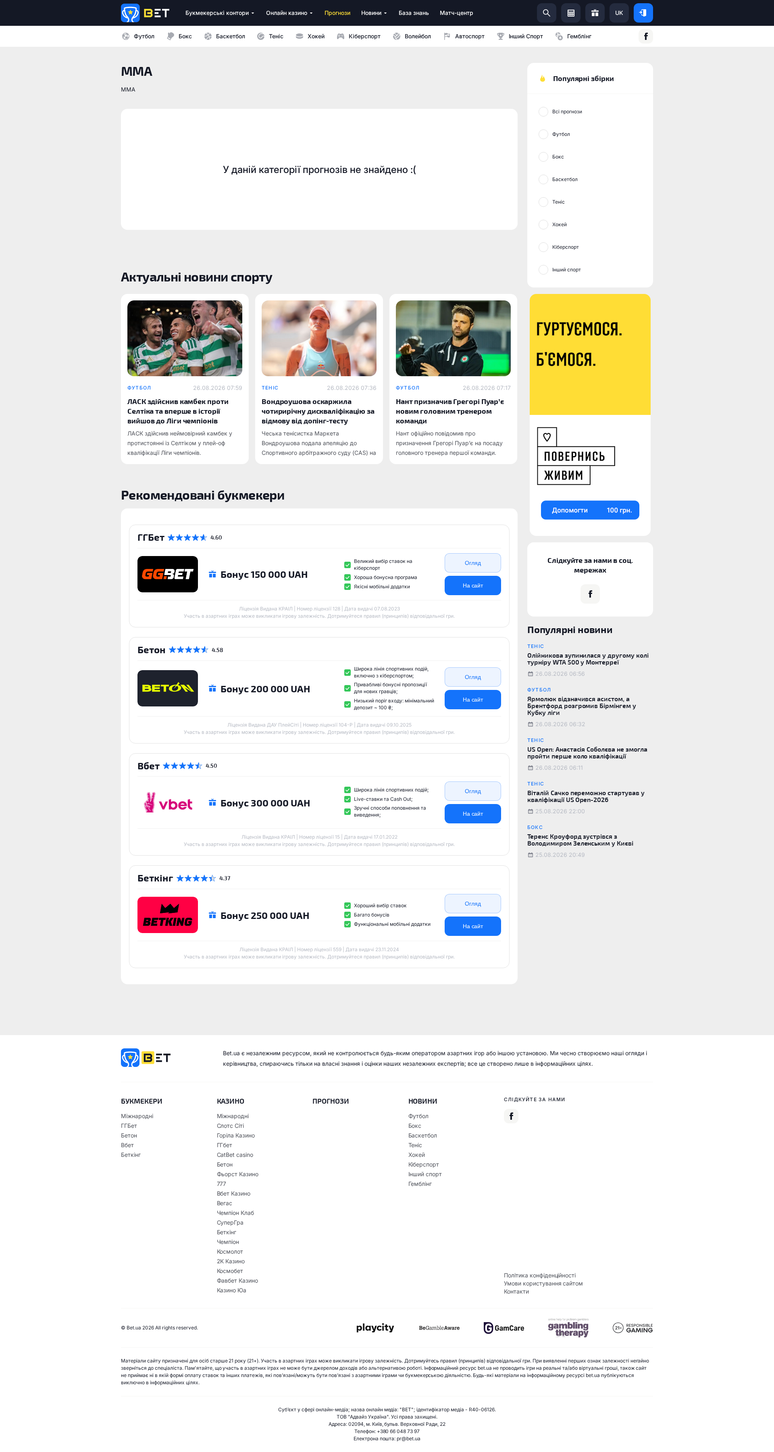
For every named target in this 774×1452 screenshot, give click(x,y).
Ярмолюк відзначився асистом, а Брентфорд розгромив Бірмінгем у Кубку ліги (581, 705)
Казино (231, 1100)
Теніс (276, 36)
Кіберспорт (365, 36)
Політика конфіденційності (540, 1275)
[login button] (643, 13)
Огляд (473, 563)
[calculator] (570, 13)
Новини (423, 1100)
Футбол (144, 36)
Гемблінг (579, 36)
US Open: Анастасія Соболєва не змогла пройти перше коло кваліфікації (587, 752)
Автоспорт (470, 36)
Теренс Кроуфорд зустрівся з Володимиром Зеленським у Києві (580, 839)
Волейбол (418, 36)
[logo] (145, 13)
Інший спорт (526, 36)
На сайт (473, 585)
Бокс (185, 36)
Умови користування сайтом (543, 1283)
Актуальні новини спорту (196, 276)
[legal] (375, 1328)
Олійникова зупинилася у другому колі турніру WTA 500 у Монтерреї (588, 658)
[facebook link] (646, 36)
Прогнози (330, 1100)
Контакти (516, 1291)
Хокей (316, 36)
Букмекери (141, 1100)
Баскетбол (230, 36)
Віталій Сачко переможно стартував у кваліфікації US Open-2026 (586, 796)
